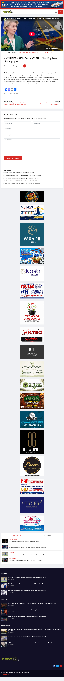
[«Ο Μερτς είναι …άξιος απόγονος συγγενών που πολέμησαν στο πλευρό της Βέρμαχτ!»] (4, 644)
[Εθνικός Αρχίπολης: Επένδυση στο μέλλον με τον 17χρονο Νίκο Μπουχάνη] (4, 585)
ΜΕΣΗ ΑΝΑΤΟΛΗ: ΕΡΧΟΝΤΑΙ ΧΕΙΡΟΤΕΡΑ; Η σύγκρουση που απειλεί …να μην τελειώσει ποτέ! (32, 603)
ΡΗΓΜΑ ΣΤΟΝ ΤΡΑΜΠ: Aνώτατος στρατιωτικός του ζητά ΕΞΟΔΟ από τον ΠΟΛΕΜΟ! (29, 610)
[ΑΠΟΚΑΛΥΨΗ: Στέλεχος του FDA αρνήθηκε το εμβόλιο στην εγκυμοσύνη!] (4, 638)
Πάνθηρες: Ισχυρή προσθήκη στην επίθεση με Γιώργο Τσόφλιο (19, 172)
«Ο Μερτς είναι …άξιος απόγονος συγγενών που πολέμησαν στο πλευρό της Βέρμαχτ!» (31, 643)
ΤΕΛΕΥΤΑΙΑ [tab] (48, 535)
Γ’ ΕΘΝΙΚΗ (11, 552)
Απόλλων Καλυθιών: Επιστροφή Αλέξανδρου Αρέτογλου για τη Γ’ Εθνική (21, 178)
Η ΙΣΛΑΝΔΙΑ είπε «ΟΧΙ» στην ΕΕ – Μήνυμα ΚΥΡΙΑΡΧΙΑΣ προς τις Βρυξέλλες (22, 175)
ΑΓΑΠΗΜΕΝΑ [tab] (17, 535)
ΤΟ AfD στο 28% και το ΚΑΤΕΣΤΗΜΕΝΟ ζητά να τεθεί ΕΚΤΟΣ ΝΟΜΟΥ (21, 181)
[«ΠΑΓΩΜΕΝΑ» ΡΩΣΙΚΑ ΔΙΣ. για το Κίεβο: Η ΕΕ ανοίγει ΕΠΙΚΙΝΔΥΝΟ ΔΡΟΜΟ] (4, 618)
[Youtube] (61, 666)
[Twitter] (57, 666)
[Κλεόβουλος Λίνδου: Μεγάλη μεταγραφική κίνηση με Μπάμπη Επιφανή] (4, 592)
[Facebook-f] (54, 666)
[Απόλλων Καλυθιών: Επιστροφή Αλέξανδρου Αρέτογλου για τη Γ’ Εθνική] (4, 579)
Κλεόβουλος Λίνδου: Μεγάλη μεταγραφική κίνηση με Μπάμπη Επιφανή (27, 590)
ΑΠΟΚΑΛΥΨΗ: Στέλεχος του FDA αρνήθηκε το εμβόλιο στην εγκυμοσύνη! (27, 636)
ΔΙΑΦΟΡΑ (11, 546)
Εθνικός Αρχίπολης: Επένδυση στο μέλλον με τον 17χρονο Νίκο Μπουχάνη (22, 183)
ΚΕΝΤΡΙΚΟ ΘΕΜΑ (13, 539)
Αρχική (4, 52)
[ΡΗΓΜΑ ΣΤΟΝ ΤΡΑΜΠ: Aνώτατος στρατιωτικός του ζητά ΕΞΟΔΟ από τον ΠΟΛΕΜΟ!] (4, 611)
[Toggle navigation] (56, 11)
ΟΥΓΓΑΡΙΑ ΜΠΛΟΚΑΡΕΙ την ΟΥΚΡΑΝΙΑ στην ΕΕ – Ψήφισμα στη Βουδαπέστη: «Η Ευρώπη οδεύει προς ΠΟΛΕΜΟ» (34, 630)
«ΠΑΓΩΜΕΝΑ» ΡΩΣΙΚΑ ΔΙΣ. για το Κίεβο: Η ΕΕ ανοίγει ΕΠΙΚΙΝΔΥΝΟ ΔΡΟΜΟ (27, 616)
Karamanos (6, 674)
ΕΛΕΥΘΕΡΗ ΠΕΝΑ (12, 52)
